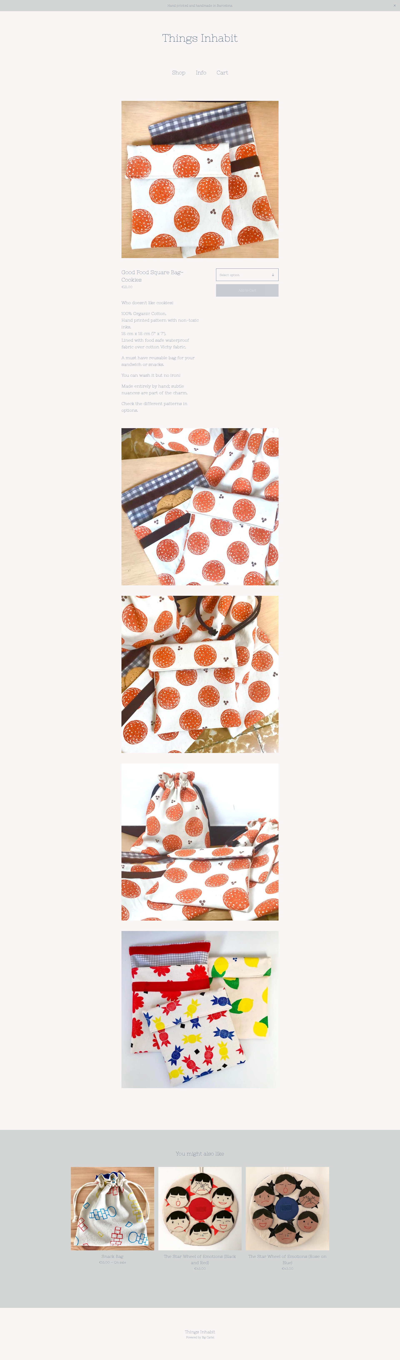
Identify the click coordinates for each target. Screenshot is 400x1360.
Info (201, 72)
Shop (178, 72)
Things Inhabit (200, 38)
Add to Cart (247, 290)
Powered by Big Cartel (200, 1337)
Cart (223, 72)
